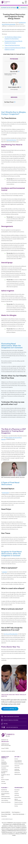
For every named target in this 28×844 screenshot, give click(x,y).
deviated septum (5, 492)
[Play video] (14, 469)
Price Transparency (16, 812)
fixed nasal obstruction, (11, 139)
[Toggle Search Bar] (23, 3)
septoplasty (4, 571)
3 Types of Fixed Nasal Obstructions (12, 45)
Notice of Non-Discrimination (18, 814)
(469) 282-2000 (5, 741)
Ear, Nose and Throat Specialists (11, 634)
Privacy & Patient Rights (6, 814)
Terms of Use (4, 816)
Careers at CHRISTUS (5, 812)
